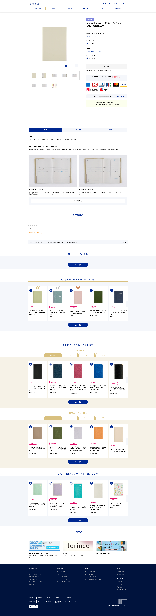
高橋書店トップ (33, 242)
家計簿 (70, 9)
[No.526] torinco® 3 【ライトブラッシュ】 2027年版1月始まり (118, 450)
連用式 (103, 418)
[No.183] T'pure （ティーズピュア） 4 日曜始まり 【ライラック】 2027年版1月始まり (57, 505)
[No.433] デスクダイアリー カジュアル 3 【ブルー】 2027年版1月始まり (118, 312)
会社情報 (31, 597)
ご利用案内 (48, 601)
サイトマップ (41, 601)
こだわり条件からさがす (63, 582)
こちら (115, 103)
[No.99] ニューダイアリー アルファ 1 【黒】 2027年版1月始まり (118, 388)
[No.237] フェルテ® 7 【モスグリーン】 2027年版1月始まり (98, 311)
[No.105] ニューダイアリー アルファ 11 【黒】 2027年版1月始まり (37, 388)
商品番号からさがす (122, 574)
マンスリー (52, 418)
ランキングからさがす (63, 579)
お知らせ (48, 597)
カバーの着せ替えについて (93, 51)
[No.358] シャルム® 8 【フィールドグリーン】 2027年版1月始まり (57, 312)
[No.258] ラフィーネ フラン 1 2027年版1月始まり (117, 504)
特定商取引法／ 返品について (58, 601)
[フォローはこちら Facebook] (30, 606)
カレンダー (86, 9)
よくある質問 (68, 597)
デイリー (86, 418)
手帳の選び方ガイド (34, 579)
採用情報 (40, 597)
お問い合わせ (32, 601)
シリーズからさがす (62, 577)
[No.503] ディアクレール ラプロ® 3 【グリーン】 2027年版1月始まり (57, 448)
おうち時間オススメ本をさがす (93, 579)
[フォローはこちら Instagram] (123, 242)
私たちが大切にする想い (35, 574)
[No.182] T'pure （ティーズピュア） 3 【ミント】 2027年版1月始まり (37, 504)
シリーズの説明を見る (78, 201)
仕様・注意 (78, 130)
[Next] (66, 66)
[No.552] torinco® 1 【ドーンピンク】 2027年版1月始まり (78, 312)
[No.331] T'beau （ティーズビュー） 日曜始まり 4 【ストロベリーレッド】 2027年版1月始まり (78, 388)
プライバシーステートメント (71, 601)
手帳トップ (42, 242)
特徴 (45, 130)
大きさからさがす (61, 571)
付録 (110, 130)
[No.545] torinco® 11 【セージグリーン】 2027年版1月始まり (37, 311)
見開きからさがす (61, 574)
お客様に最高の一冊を (35, 577)
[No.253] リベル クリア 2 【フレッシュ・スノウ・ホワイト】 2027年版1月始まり (98, 507)
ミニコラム (102, 9)
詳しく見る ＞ (121, 96)
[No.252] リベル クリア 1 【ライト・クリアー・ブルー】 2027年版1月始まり (78, 507)
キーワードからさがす (91, 571)
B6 (86, 355)
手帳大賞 (31, 584)
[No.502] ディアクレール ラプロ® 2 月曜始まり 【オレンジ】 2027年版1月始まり (98, 448)
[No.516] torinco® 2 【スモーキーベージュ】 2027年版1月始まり (37, 448)
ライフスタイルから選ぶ (35, 582)
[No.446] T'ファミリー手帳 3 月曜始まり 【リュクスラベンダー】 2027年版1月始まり (78, 448)
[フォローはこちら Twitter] (36, 606)
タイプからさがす (121, 584)
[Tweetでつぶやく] (126, 242)
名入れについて (90, 36)
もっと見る (78, 265)
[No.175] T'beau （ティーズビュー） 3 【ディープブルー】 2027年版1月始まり (98, 387)
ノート (103, 355)
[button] (127, 304)
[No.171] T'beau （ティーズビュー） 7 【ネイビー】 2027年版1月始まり (57, 387)
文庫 (69, 355)
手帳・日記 (37, 9)
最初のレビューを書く (34, 233)
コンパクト (52, 355)
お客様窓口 (118, 9)
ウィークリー (69, 418)
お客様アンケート (59, 597)
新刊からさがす (89, 574)
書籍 (53, 9)
